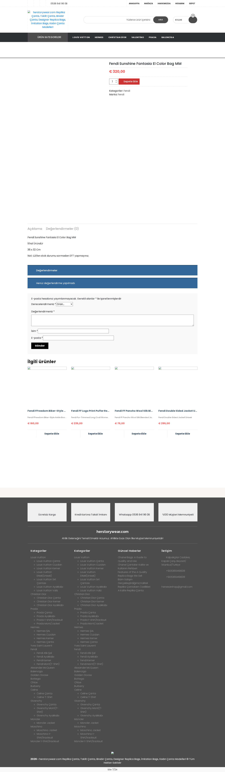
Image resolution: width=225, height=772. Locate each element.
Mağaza (148, 3)
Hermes (99, 37)
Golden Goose (39, 675)
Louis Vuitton (81, 37)
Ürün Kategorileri (49, 37)
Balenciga (167, 37)
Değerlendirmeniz (43, 311)
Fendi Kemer (44, 660)
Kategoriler (39, 551)
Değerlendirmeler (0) (62, 229)
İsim (34, 331)
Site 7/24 (112, 769)
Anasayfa (134, 3)
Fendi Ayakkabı (45, 656)
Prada (153, 37)
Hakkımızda (164, 3)
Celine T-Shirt (44, 697)
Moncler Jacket (46, 723)
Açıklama (35, 229)
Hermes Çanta (45, 642)
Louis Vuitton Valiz (47, 590)
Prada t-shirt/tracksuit (50, 620)
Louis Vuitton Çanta (48, 561)
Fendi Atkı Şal (44, 653)
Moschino (36, 726)
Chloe (34, 682)
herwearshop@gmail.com (176, 587)
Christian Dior (117, 37)
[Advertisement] (112, 461)
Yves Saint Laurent (41, 645)
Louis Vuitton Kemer (48, 568)
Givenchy (36, 701)
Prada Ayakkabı (46, 616)
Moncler (35, 719)
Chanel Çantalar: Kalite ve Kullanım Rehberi (133, 566)
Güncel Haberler (129, 551)
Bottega (35, 679)
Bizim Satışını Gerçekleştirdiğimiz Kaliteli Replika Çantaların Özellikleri (134, 583)
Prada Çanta (44, 612)
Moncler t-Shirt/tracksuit (45, 741)
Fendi (67, 50)
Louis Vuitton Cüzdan (49, 564)
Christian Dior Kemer (48, 601)
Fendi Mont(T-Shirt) (48, 664)
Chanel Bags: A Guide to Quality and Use (132, 559)
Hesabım (179, 3)
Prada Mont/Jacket (48, 623)
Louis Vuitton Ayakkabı (50, 587)
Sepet (192, 3)
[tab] (35, 229)
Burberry (35, 686)
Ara (160, 20)
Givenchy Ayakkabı (48, 715)
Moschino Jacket (47, 730)
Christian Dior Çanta (49, 598)
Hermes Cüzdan (46, 634)
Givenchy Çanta (46, 704)
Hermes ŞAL (43, 631)
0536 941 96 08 (59, 3)
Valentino (137, 37)
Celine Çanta (44, 693)
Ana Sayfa (54, 50)
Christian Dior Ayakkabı (50, 605)
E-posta (37, 338)
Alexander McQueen (43, 667)
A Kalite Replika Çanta (131, 590)
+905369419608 (175, 571)
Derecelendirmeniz (43, 304)
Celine (34, 690)
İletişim (166, 551)
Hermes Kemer (45, 638)
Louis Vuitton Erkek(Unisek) (44, 574)
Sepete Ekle (131, 81)
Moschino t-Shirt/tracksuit (45, 735)
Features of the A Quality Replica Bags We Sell (132, 574)
